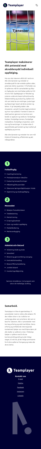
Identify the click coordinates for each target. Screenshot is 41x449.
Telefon (20, 383)
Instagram (20, 391)
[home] (13, 5)
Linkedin (20, 395)
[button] (37, 5)
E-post (20, 379)
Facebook (20, 387)
